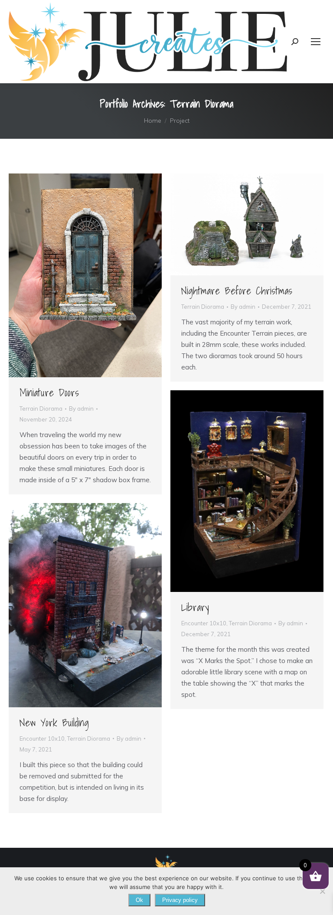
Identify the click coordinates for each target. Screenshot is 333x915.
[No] (322, 891)
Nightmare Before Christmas (236, 290)
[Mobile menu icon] (315, 41)
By (81, 408)
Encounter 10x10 (203, 623)
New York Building (54, 722)
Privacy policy (180, 900)
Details (97, 275)
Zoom (73, 275)
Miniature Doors (49, 392)
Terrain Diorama (41, 408)
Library (195, 607)
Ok (139, 900)
